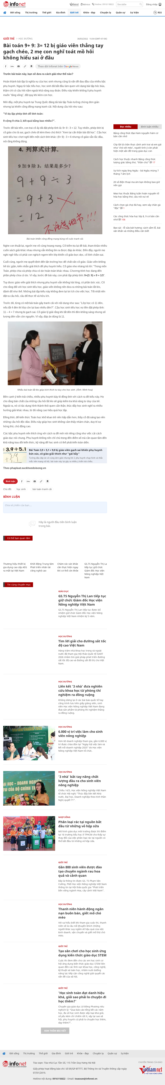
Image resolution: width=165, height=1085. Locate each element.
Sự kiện (134, 12)
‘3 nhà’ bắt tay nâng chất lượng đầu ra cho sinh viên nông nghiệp (79, 780)
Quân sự (120, 12)
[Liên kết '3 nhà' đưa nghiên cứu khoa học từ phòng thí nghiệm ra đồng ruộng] (29, 698)
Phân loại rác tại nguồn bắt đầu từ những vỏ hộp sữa (80, 824)
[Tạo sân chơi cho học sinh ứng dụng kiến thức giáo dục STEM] (29, 962)
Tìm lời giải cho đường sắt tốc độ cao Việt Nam (82, 643)
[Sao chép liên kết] (25, 66)
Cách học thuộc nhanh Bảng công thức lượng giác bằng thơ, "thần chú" (134, 161)
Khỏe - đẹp (89, 12)
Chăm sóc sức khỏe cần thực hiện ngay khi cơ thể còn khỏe (67, 567)
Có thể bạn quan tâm (18, 538)
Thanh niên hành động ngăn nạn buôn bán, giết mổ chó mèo (80, 913)
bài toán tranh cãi (42, 489)
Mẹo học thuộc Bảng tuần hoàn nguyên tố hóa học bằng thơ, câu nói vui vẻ (136, 195)
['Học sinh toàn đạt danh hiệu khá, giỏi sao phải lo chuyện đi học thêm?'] (29, 1004)
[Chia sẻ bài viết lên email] (18, 66)
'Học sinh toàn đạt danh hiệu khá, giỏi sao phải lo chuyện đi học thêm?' (82, 997)
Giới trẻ (74, 12)
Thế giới (46, 12)
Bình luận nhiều (149, 126)
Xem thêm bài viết (55, 1030)
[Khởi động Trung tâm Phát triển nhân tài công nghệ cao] (42, 552)
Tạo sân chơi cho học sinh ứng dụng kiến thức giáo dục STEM (82, 953)
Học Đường (26, 38)
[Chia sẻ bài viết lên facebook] (5, 66)
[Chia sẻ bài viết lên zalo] (12, 66)
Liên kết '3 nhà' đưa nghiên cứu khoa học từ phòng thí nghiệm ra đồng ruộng (80, 690)
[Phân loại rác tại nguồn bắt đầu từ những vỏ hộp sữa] (29, 833)
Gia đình (60, 12)
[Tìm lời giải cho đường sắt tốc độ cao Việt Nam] (29, 652)
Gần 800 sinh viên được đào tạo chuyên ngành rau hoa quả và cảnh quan (80, 871)
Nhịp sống (64, 817)
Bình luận (10, 481)
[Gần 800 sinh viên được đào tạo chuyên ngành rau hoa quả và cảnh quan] (29, 878)
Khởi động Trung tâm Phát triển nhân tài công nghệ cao (42, 567)
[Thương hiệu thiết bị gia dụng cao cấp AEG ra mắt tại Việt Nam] (15, 552)
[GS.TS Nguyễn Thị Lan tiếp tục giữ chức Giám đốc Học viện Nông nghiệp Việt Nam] (96, 552)
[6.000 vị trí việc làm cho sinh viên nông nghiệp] (29, 743)
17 (153, 162)
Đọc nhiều (125, 126)
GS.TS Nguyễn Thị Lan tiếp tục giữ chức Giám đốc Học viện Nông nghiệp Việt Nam (96, 570)
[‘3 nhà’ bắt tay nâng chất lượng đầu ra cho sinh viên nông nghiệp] (29, 788)
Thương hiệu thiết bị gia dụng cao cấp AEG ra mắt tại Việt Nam (15, 567)
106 (123, 219)
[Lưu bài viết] (31, 66)
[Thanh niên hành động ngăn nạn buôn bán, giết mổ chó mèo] (29, 920)
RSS (160, 12)
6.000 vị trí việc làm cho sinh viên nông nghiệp (80, 733)
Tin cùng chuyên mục (19, 584)
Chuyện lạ (105, 12)
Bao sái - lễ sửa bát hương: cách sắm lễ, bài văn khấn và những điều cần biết (136, 229)
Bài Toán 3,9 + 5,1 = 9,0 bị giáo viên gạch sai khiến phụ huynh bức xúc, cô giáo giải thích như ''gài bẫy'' (65, 451)
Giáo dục (63, 591)
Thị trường (31, 12)
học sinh (21, 489)
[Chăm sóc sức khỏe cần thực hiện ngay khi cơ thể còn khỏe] (69, 552)
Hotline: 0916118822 (104, 4)
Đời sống (15, 12)
